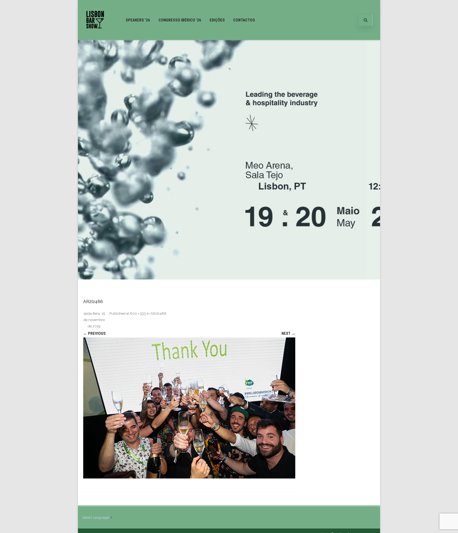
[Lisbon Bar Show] (95, 37)
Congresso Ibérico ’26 (179, 20)
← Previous (94, 333)
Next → (288, 333)
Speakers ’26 (138, 20)
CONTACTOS (244, 20)
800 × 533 (138, 313)
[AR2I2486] (189, 407)
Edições (217, 20)
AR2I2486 (158, 313)
